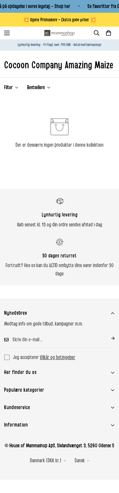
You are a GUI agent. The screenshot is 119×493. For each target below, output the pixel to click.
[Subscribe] (108, 338)
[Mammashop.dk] (59, 33)
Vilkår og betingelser (57, 357)
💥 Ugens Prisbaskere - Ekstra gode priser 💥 (59, 19)
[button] (108, 33)
